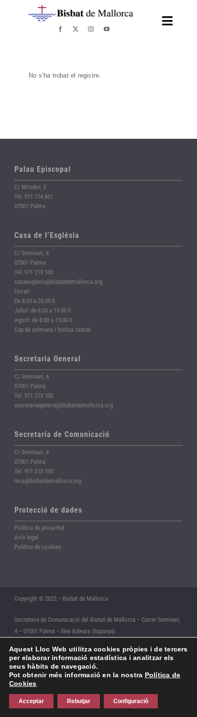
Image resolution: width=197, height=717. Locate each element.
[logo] (80, 8)
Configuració (130, 701)
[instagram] (91, 29)
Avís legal (26, 537)
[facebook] (60, 29)
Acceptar (31, 701)
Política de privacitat (39, 527)
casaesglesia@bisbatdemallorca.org (58, 281)
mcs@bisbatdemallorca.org (47, 480)
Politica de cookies (37, 546)
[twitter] (75, 29)
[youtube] (106, 29)
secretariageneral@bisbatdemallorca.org (63, 405)
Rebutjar (78, 701)
